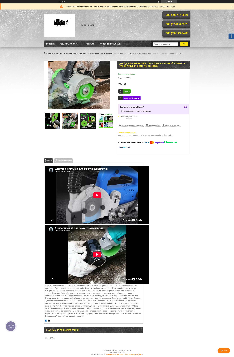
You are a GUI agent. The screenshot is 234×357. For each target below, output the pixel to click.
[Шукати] (184, 44)
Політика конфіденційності (134, 355)
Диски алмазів (106, 53)
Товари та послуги (69, 44)
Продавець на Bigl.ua (117, 352)
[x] (49, 321)
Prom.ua (129, 350)
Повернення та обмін (110, 44)
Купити (127, 91)
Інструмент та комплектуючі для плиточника (81, 53)
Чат (225, 351)
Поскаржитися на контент (115, 355)
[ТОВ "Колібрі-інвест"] (60, 25)
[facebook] (46, 321)
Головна (50, 44)
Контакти (90, 44)
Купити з (127, 98)
